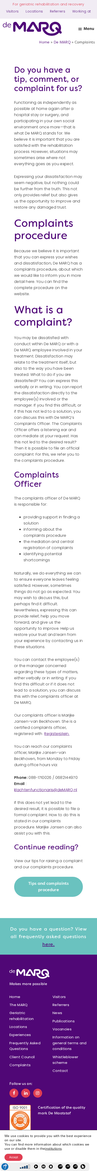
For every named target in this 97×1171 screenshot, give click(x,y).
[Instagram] (37, 1093)
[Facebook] (13, 1093)
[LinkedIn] (25, 1093)
